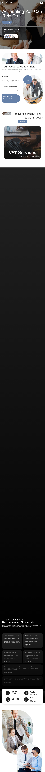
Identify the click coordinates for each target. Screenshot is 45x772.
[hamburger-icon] (41, 3)
